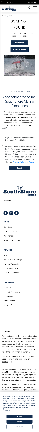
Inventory (19, 43)
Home (4, 16)
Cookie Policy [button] (21, 405)
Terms (31, 162)
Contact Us (7, 201)
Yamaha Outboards (11, 268)
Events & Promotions (11, 292)
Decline (19, 421)
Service (6, 255)
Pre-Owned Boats (10, 231)
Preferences (20, 427)
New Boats (7, 227)
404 (10, 16)
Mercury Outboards (11, 264)
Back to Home (19, 49)
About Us (7, 288)
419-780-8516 (33, 2)
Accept (19, 416)
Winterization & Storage (12, 259)
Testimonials (8, 296)
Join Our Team (9, 305)
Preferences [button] (7, 410)
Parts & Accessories (11, 273)
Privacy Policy (19, 162)
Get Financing (8, 236)
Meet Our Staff (9, 301)
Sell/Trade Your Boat (11, 240)
